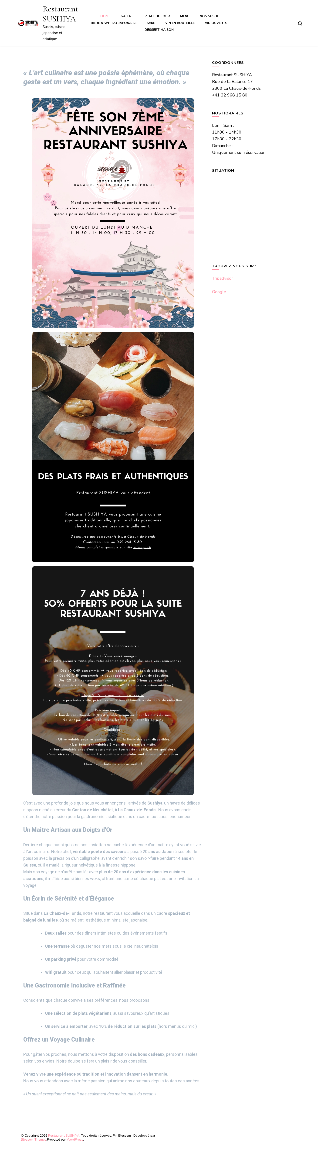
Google (219, 292)
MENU (184, 16)
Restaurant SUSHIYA (60, 14)
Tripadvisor (222, 278)
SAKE (151, 23)
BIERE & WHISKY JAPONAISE (113, 23)
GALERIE (127, 16)
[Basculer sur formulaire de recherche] (300, 23)
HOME (105, 16)
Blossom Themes (33, 1139)
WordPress (75, 1139)
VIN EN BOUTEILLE (180, 23)
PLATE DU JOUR (157, 16)
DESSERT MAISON (159, 30)
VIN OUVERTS (216, 23)
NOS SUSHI (209, 16)
